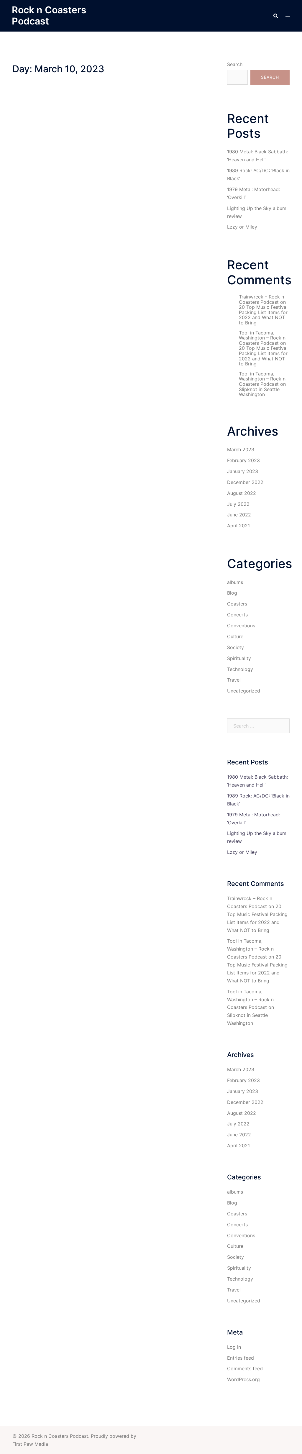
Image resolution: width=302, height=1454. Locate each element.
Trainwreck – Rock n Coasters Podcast (261, 299)
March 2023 (240, 449)
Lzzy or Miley (242, 227)
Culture (235, 636)
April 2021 (238, 526)
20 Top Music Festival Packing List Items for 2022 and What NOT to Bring (263, 315)
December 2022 (245, 482)
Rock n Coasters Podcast (49, 15)
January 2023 (242, 471)
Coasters (237, 604)
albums (235, 582)
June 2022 (239, 515)
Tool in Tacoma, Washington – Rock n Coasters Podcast (262, 338)
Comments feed (245, 1368)
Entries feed (240, 1358)
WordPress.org (243, 1379)
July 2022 (238, 504)
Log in (234, 1347)
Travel (234, 680)
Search (234, 64)
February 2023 (243, 460)
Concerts (237, 615)
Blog (232, 593)
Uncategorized (243, 691)
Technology (240, 669)
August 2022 (241, 493)
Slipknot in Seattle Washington (259, 392)
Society (235, 647)
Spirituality (239, 658)
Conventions (241, 625)
